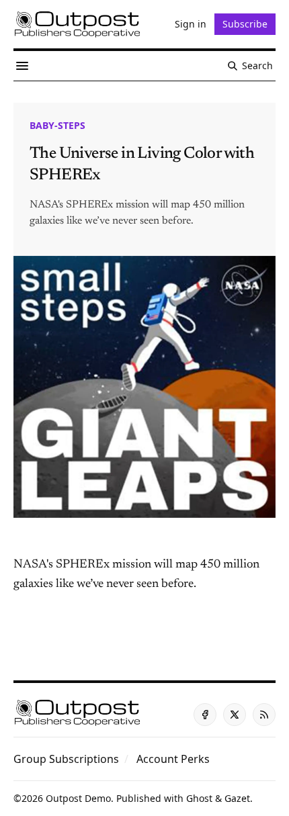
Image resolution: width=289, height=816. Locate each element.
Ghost (199, 798)
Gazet (237, 798)
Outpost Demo (78, 798)
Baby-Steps (57, 125)
